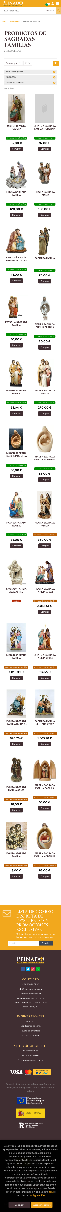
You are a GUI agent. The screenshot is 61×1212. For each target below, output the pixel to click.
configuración (37, 1195)
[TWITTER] (28, 969)
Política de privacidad (30, 1031)
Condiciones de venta (31, 1026)
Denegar (19, 1205)
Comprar (16, 149)
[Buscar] (58, 10)
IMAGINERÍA (15, 22)
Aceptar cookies (42, 1205)
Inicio (4, 22)
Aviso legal (31, 1021)
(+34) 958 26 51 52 (30, 984)
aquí (51, 1191)
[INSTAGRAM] (33, 969)
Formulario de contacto (30, 994)
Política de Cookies (30, 1035)
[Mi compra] (48, 3)
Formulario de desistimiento (30, 1060)
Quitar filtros (9, 88)
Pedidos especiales (30, 1055)
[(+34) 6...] (38, 969)
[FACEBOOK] (23, 969)
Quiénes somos (30, 1051)
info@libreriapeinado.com (30, 989)
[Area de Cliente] (52, 3)
